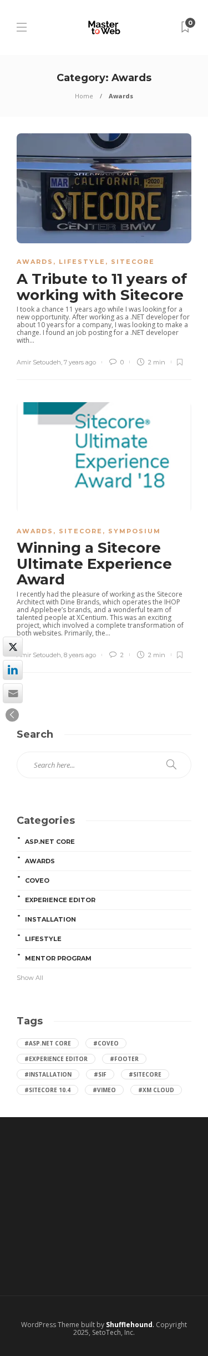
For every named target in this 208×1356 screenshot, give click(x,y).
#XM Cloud (156, 1090)
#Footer (124, 1059)
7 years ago (80, 362)
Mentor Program (58, 958)
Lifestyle (82, 262)
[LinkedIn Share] (13, 670)
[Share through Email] (13, 693)
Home (84, 96)
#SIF (100, 1074)
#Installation (48, 1074)
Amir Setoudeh (39, 362)
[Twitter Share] (13, 647)
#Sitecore (145, 1074)
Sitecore (133, 262)
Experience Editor (60, 900)
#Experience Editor (56, 1059)
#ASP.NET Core (47, 1043)
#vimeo (104, 1090)
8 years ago (80, 655)
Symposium (134, 531)
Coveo (37, 880)
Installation (50, 919)
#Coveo (106, 1043)
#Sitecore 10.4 (47, 1090)
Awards (35, 262)
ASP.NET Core (50, 841)
